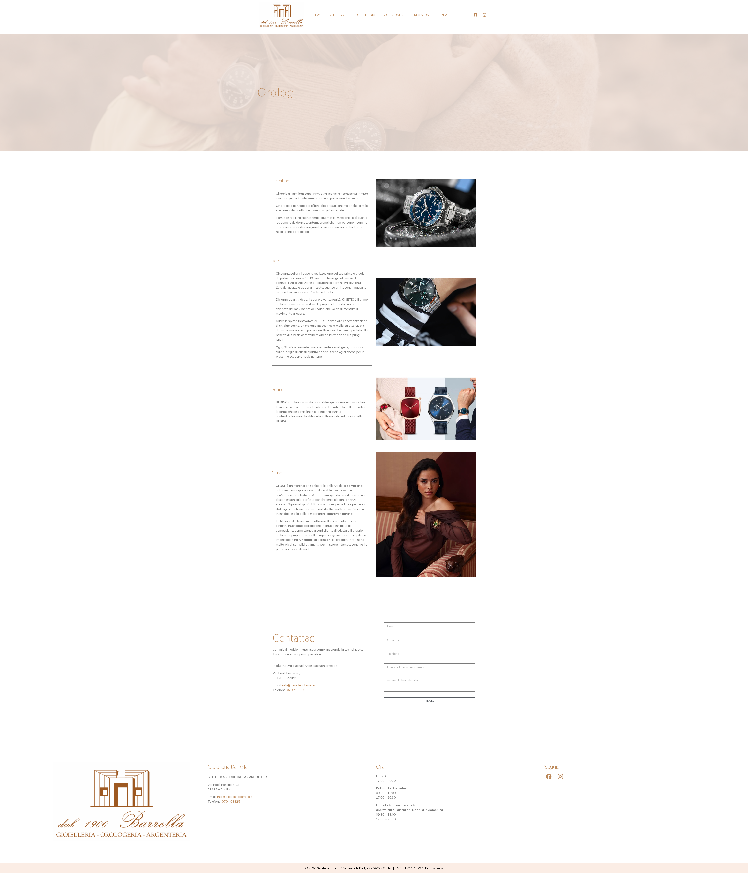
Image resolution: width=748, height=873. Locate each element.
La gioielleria (364, 15)
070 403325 (296, 690)
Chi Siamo (337, 15)
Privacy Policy (434, 868)
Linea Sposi (421, 15)
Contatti (445, 15)
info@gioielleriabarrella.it (300, 685)
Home (318, 15)
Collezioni (391, 15)
